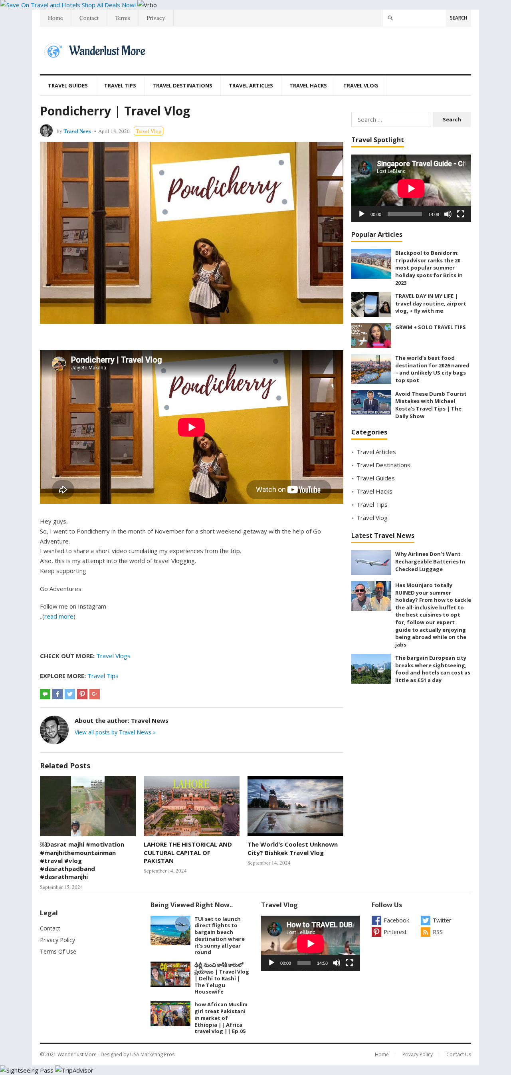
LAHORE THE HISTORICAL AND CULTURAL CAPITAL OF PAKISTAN (188, 852)
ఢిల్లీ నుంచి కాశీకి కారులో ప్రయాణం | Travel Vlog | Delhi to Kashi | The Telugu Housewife (221, 978)
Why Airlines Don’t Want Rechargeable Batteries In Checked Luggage (430, 561)
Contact (89, 18)
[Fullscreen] (461, 214)
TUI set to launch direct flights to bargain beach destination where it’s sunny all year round (219, 935)
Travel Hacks (308, 85)
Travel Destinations (182, 85)
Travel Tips (120, 85)
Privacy (156, 18)
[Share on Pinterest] (82, 694)
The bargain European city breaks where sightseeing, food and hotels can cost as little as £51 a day (432, 669)
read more (58, 616)
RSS (438, 932)
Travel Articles (251, 85)
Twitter (442, 920)
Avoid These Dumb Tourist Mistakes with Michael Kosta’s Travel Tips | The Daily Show (431, 405)
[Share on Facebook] (57, 694)
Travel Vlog (360, 85)
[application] (411, 188)
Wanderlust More (77, 1054)
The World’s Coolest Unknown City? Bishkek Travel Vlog (293, 848)
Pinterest (395, 932)
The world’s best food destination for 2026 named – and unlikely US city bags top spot (432, 369)
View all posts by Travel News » (115, 732)
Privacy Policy (57, 940)
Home (55, 18)
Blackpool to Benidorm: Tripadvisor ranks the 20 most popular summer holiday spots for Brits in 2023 (429, 267)
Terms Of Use (58, 951)
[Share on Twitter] (70, 694)
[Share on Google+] (94, 694)
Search (458, 17)
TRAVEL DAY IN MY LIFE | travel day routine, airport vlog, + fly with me (430, 303)
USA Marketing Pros (152, 1054)
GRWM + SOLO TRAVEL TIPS (430, 327)
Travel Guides (68, 85)
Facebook (396, 920)
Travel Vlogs (113, 656)
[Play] (362, 214)
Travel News (77, 131)
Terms (122, 18)
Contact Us (458, 1054)
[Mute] (448, 214)
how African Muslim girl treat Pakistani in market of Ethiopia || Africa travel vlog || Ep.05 (221, 1018)
